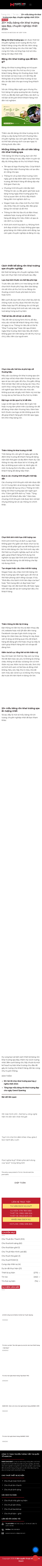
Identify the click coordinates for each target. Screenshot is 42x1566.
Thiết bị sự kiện (8, 1273)
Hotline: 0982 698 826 (21, 1224)
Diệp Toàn (22, 32)
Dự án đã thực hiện (10, 1268)
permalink (5, 1174)
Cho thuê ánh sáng (10, 1243)
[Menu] (30, 4)
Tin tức (16, 14)
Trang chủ (5, 14)
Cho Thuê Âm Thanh (11, 1239)
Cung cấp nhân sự (10, 1264)
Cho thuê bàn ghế (10, 1247)
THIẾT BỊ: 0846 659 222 (21, 1216)
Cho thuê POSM (9, 1260)
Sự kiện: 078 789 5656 (21, 1211)
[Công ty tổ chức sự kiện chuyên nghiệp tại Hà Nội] (9, 4)
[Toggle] (39, 1272)
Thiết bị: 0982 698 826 (21, 1213)
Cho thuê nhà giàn (10, 1256)
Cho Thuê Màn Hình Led (12, 1252)
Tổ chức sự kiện (8, 1281)
